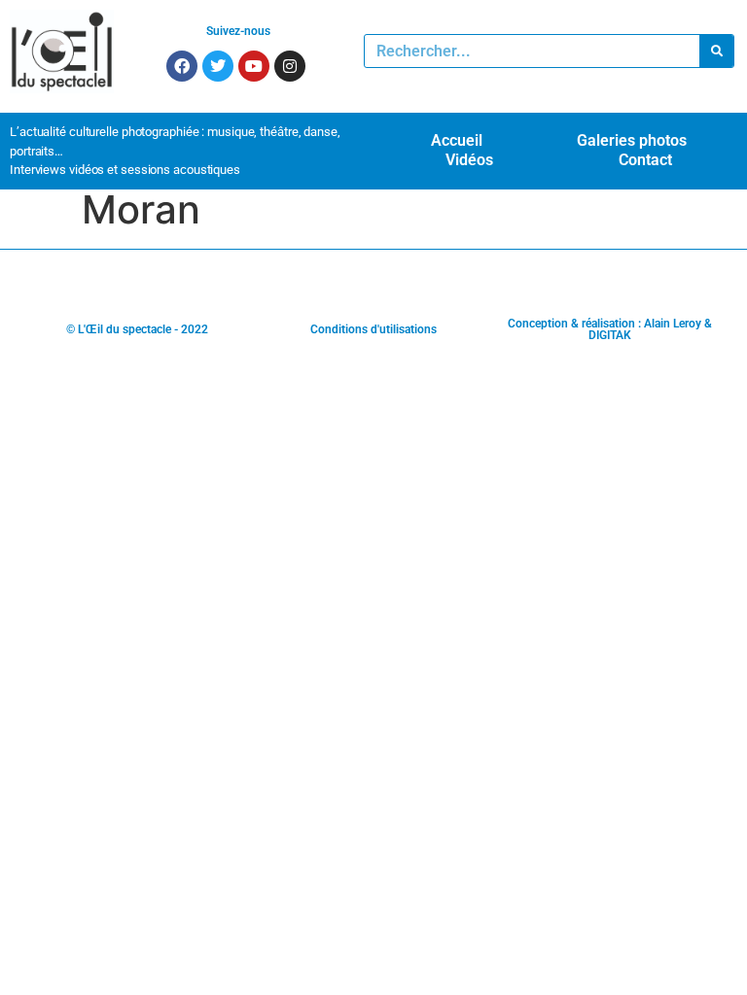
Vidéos (469, 160)
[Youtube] (253, 66)
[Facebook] (181, 66)
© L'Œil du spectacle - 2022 (137, 329)
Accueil (456, 140)
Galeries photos (632, 140)
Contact (645, 160)
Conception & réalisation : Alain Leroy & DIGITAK (610, 329)
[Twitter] (217, 66)
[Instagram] (289, 66)
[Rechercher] (716, 51)
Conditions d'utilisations (373, 329)
